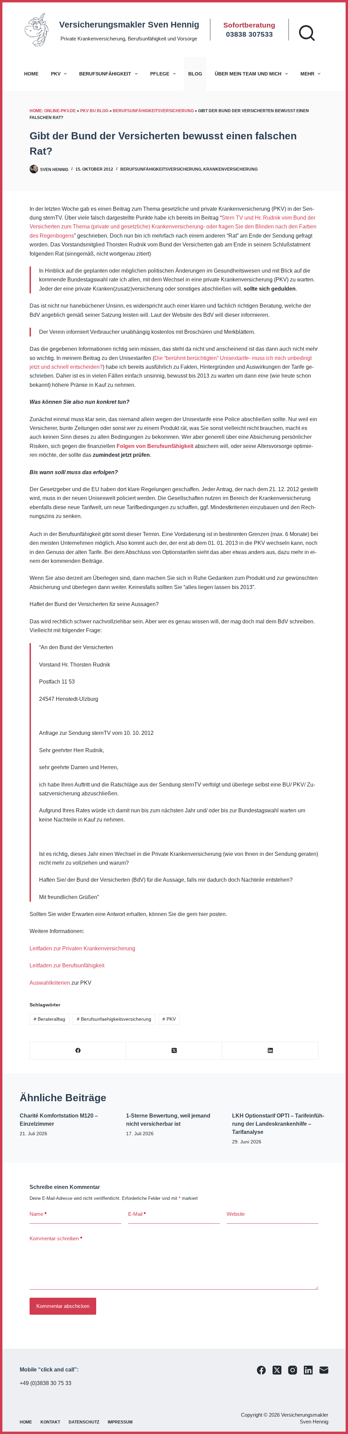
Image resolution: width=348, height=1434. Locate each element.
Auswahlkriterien (50, 983)
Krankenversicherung (230, 169)
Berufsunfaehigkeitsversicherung (114, 1019)
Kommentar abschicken (62, 1306)
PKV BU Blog (94, 110)
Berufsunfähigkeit (105, 73)
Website (236, 1214)
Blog (195, 73)
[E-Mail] (323, 1370)
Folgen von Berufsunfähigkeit (155, 446)
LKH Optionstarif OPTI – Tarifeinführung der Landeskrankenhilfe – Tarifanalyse (278, 1124)
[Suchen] (307, 33)
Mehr (307, 73)
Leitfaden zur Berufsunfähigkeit (67, 965)
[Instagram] (292, 1370)
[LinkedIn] (270, 1050)
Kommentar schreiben (56, 1238)
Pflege (159, 73)
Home (31, 73)
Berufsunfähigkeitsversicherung (153, 110)
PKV (55, 73)
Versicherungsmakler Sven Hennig (129, 24)
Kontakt (50, 1422)
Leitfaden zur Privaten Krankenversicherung (82, 948)
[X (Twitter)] (174, 1050)
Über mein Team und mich (248, 73)
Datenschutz (84, 1422)
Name (38, 1214)
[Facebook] (78, 1050)
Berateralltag (49, 1019)
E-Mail (137, 1214)
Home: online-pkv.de (53, 110)
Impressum (120, 1422)
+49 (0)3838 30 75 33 (45, 1383)
